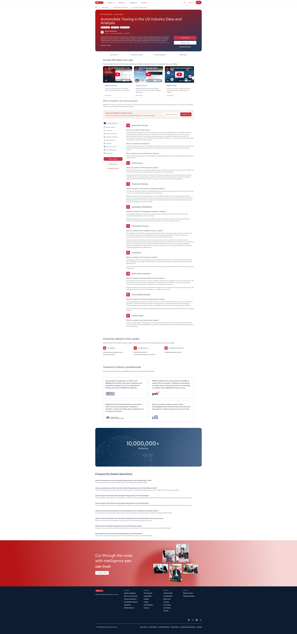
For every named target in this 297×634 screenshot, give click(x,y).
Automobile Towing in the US (139, 7)
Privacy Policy (175, 627)
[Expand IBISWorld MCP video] (179, 74)
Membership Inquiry (189, 596)
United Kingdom (148, 605)
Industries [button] (133, 2)
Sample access (185, 42)
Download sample (171, 114)
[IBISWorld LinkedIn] (189, 620)
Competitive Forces (111, 140)
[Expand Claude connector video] (148, 74)
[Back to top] (293, 630)
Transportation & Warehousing (120, 7)
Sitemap (199, 627)
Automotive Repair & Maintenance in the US (113, 352)
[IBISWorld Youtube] (201, 620)
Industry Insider (168, 593)
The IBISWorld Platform (131, 602)
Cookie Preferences (163, 627)
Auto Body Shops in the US (109, 354)
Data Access (114, 54)
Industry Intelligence (130, 593)
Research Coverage (137, 54)
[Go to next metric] (151, 455)
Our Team (166, 602)
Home (96, 7)
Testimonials (183, 54)
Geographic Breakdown (112, 137)
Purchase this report (185, 46)
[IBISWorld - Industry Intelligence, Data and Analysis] (99, 3)
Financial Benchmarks (111, 150)
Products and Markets (111, 133)
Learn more (139, 95)
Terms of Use (143, 627)
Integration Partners (125, 27)
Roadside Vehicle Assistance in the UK (173, 352)
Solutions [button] (121, 2)
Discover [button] (143, 2)
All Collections (148, 593)
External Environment (111, 146)
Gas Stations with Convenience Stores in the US (144, 354)
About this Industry (110, 127)
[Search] (184, 2)
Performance (109, 130)
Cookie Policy (153, 627)
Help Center (167, 599)
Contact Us (191, 2)
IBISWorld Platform (105, 27)
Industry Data (109, 153)
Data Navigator (168, 596)
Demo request (185, 38)
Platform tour (186, 114)
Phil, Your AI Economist (130, 596)
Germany (146, 608)
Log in (198, 2)
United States (148, 596)
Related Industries (160, 54)
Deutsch (166, 611)
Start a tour (108, 95)
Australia (146, 599)
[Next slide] (193, 78)
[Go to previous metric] (145, 455)
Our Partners (167, 608)
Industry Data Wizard (130, 599)
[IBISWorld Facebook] (197, 620)
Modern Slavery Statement (188, 627)
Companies (108, 143)
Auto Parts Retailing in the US (140, 352)
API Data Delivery (129, 608)
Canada (146, 602)
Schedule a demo (102, 573)
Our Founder (167, 605)
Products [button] (110, 2)
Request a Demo (188, 593)
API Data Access (115, 27)
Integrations (127, 605)
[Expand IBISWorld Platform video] (117, 74)
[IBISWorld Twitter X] (193, 620)
